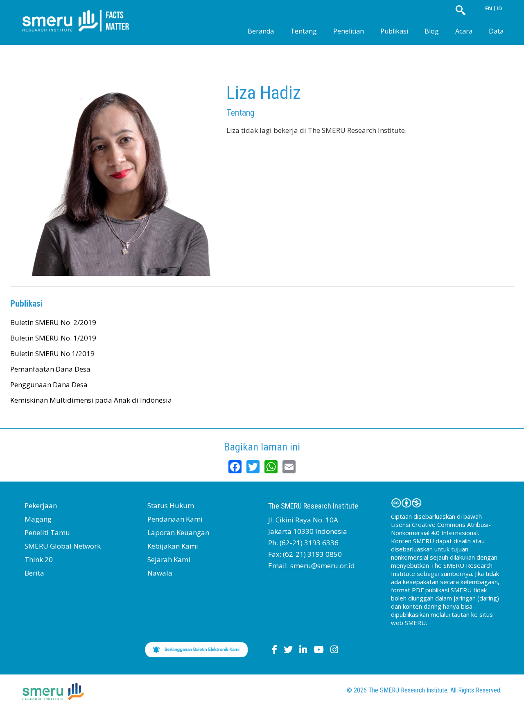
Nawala (159, 573)
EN (488, 8)
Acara (463, 31)
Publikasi (394, 31)
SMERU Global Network (63, 546)
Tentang (303, 31)
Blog (432, 31)
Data (496, 31)
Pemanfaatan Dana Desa (50, 369)
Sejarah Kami (168, 559)
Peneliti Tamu (47, 532)
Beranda (261, 31)
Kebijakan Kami (172, 546)
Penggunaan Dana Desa (49, 384)
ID (499, 8)
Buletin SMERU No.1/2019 (52, 353)
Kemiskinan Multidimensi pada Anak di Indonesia (91, 400)
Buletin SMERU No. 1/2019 (53, 338)
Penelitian (348, 31)
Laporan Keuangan (178, 532)
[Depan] (82, 14)
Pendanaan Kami (175, 519)
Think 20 (39, 559)
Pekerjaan (41, 505)
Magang (38, 519)
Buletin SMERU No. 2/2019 (53, 322)
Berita (34, 573)
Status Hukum (170, 505)
